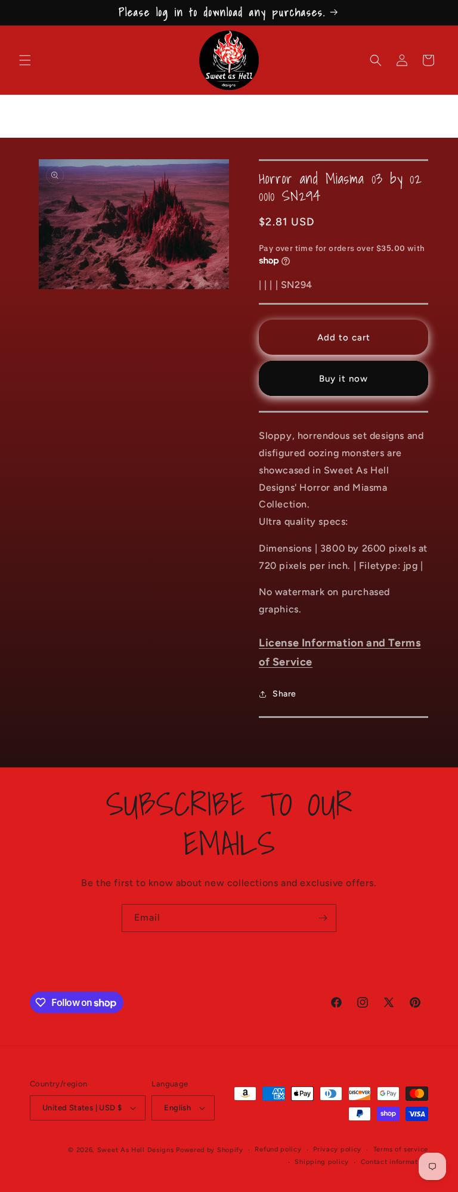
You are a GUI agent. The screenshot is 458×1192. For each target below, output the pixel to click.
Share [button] (284, 694)
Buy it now (343, 378)
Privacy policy (337, 1149)
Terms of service (400, 1149)
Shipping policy (322, 1162)
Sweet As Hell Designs (135, 1150)
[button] (25, 60)
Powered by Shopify (209, 1150)
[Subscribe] (323, 918)
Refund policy (278, 1149)
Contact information (394, 1162)
